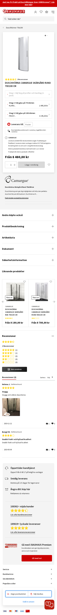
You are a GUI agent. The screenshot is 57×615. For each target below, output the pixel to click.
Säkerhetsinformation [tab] (14, 260)
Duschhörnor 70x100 (14, 28)
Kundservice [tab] (8, 574)
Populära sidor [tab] (9, 583)
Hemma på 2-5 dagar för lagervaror (25, 483)
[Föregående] (3, 302)
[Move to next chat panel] (49, 604)
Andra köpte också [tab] (12, 215)
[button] (14, 369)
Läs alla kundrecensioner (21, 514)
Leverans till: (17, 124)
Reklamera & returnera (20, 493)
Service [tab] (6, 569)
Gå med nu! (37, 558)
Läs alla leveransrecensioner (23, 532)
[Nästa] (54, 302)
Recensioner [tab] (9, 336)
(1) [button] (16, 350)
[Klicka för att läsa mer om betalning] (18, 611)
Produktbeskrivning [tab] (13, 226)
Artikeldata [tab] (8, 237)
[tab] (9, 378)
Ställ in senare (28, 601)
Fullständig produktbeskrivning (16, 198)
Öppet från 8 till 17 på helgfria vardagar (27, 472)
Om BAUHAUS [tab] (8, 579)
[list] (28, 408)
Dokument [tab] (8, 248)
